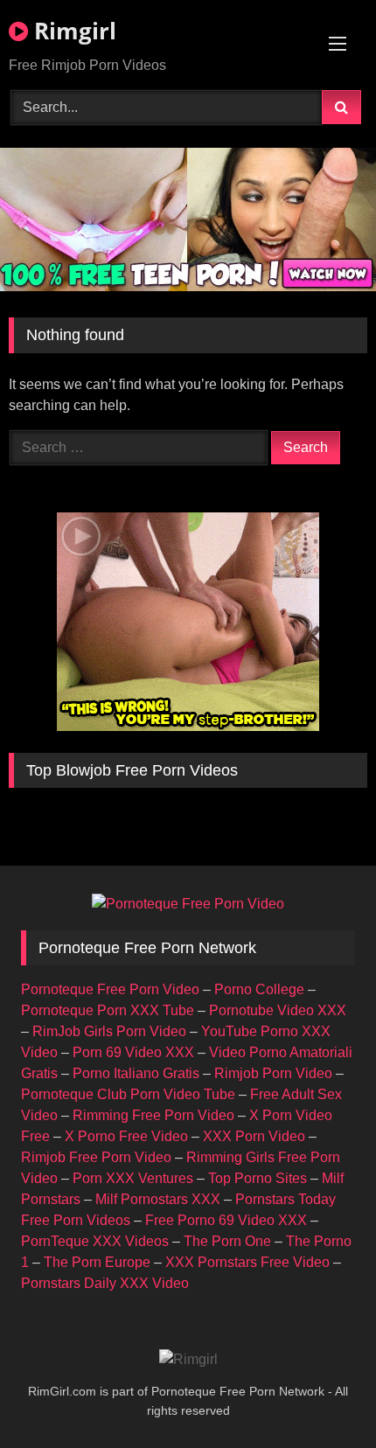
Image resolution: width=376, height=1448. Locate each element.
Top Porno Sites (257, 1178)
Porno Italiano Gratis (136, 1073)
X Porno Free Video (126, 1136)
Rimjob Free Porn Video (96, 1157)
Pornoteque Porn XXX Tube (107, 1010)
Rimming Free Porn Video (153, 1115)
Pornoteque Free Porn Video (110, 989)
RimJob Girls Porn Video (109, 1031)
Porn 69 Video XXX (133, 1052)
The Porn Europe (97, 1262)
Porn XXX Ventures (133, 1178)
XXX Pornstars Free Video (247, 1262)
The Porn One (227, 1241)
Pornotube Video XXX (277, 1010)
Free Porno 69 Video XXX (226, 1220)
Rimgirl (72, 30)
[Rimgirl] (188, 1359)
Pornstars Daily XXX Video (105, 1283)
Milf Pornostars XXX (157, 1199)
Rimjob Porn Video (273, 1073)
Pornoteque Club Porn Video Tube (128, 1094)
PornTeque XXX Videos (95, 1241)
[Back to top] (322, 1396)
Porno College (259, 989)
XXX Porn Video (254, 1136)
